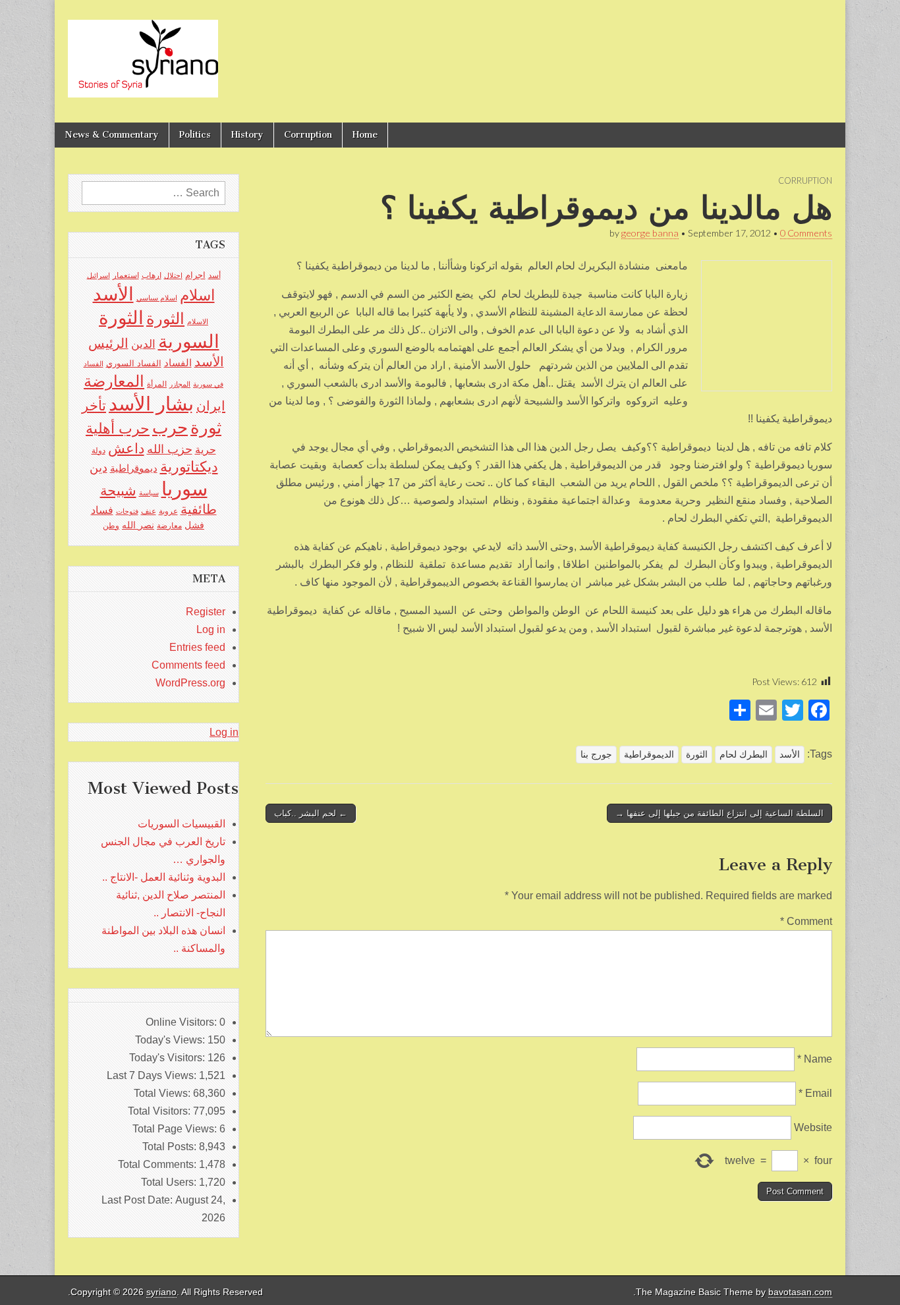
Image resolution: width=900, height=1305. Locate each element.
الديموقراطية (649, 754)
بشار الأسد (151, 403)
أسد (214, 275)
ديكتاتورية (189, 466)
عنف (148, 511)
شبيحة (118, 490)
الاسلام (197, 321)
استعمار (126, 275)
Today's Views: (171, 1039)
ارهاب (151, 275)
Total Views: (163, 1093)
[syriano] (143, 51)
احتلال (173, 275)
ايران (210, 406)
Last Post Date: (138, 1200)
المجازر (179, 384)
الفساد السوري (133, 363)
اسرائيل (98, 275)
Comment (806, 921)
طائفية (199, 509)
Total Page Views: (175, 1128)
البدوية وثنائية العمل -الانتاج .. (163, 877)
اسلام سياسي (156, 298)
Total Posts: (170, 1146)
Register (205, 611)
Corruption (308, 134)
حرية (205, 449)
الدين (143, 344)
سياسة (149, 493)
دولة (98, 450)
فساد (102, 510)
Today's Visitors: (168, 1057)
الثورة (697, 754)
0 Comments (806, 232)
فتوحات (127, 511)
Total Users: (170, 1182)
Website (813, 1127)
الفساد (178, 362)
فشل (194, 525)
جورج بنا (596, 754)
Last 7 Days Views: (153, 1075)
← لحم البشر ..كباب (310, 813)
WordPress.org (190, 682)
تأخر (94, 405)
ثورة (205, 427)
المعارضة (114, 381)
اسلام (197, 295)
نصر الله (138, 525)
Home (365, 134)
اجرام (195, 275)
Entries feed (197, 647)
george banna (650, 232)
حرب (170, 427)
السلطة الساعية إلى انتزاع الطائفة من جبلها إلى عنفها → (719, 813)
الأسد (789, 754)
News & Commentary (112, 134)
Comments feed (188, 665)
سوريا (184, 488)
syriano (161, 1292)
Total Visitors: (160, 1111)
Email (815, 1093)
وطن (111, 525)
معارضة (169, 525)
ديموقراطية (133, 468)
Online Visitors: (182, 1022)
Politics (195, 134)
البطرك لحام (743, 754)
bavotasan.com (800, 1292)
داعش (126, 448)
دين (98, 467)
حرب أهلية (118, 428)
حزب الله (169, 449)
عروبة (168, 511)
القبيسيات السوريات (181, 823)
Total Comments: (158, 1164)
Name (814, 1059)
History (247, 134)
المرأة (157, 384)
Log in (210, 629)
